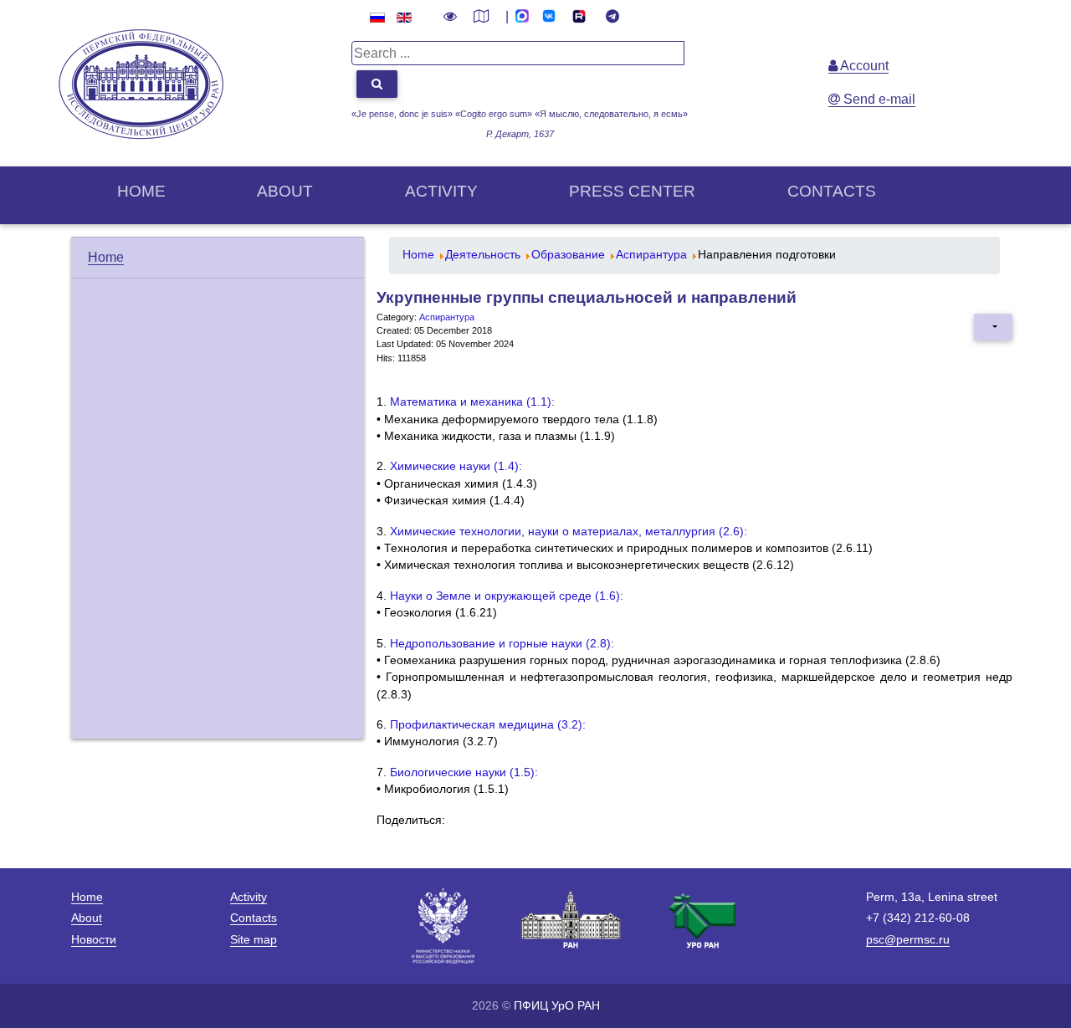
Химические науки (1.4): (456, 466)
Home (141, 191)
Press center (632, 191)
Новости (93, 939)
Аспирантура (446, 317)
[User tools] (993, 327)
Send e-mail (877, 99)
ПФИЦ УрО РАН (557, 1005)
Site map (253, 939)
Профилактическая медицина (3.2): (488, 725)
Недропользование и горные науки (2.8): (502, 643)
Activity (441, 191)
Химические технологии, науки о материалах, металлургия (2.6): (568, 531)
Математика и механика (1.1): (472, 402)
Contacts (831, 191)
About (285, 191)
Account (863, 66)
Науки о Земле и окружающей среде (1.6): (506, 596)
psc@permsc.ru (908, 939)
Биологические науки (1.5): (464, 772)
